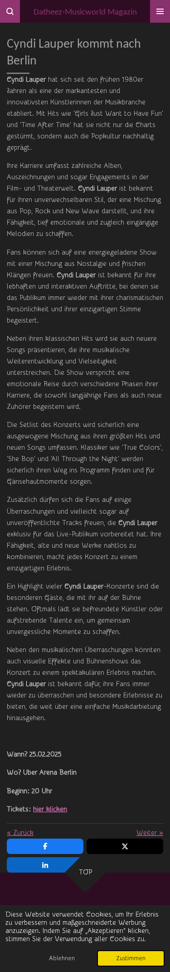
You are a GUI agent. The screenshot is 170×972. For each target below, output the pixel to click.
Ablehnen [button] (62, 958)
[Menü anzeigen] (160, 11)
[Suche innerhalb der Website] (10, 11)
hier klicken (50, 809)
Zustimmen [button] (131, 958)
